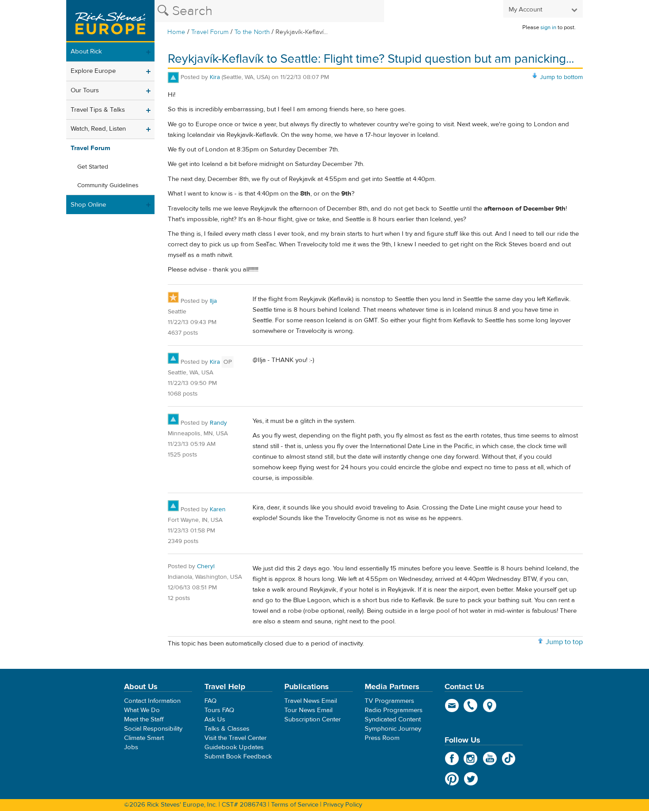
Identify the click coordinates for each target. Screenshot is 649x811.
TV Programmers (389, 701)
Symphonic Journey (393, 728)
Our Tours (85, 90)
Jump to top (564, 641)
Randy (218, 423)
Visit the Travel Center (235, 738)
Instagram (471, 758)
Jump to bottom (561, 77)
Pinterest (452, 779)
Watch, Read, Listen (98, 128)
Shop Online (88, 204)
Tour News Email (308, 710)
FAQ (210, 701)
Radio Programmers (394, 710)
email (452, 705)
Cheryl (206, 566)
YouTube (490, 758)
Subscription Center (312, 719)
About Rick (86, 51)
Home (176, 32)
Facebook (452, 758)
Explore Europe (93, 71)
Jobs (131, 747)
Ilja (213, 301)
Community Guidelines (108, 185)
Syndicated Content (393, 719)
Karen (218, 509)
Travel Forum (210, 32)
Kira (215, 77)
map (490, 705)
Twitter (471, 779)
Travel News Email (310, 701)
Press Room (382, 738)
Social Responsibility (153, 728)
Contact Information (152, 701)
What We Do (142, 710)
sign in (548, 27)
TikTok (509, 758)
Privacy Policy (342, 804)
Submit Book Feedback (238, 756)
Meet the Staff (144, 719)
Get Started (92, 167)
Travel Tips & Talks (98, 110)
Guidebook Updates (234, 747)
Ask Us (214, 719)
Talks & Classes (226, 728)
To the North (252, 32)
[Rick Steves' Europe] (110, 21)
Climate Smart (144, 738)
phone (471, 705)
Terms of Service (294, 804)
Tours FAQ (219, 710)
